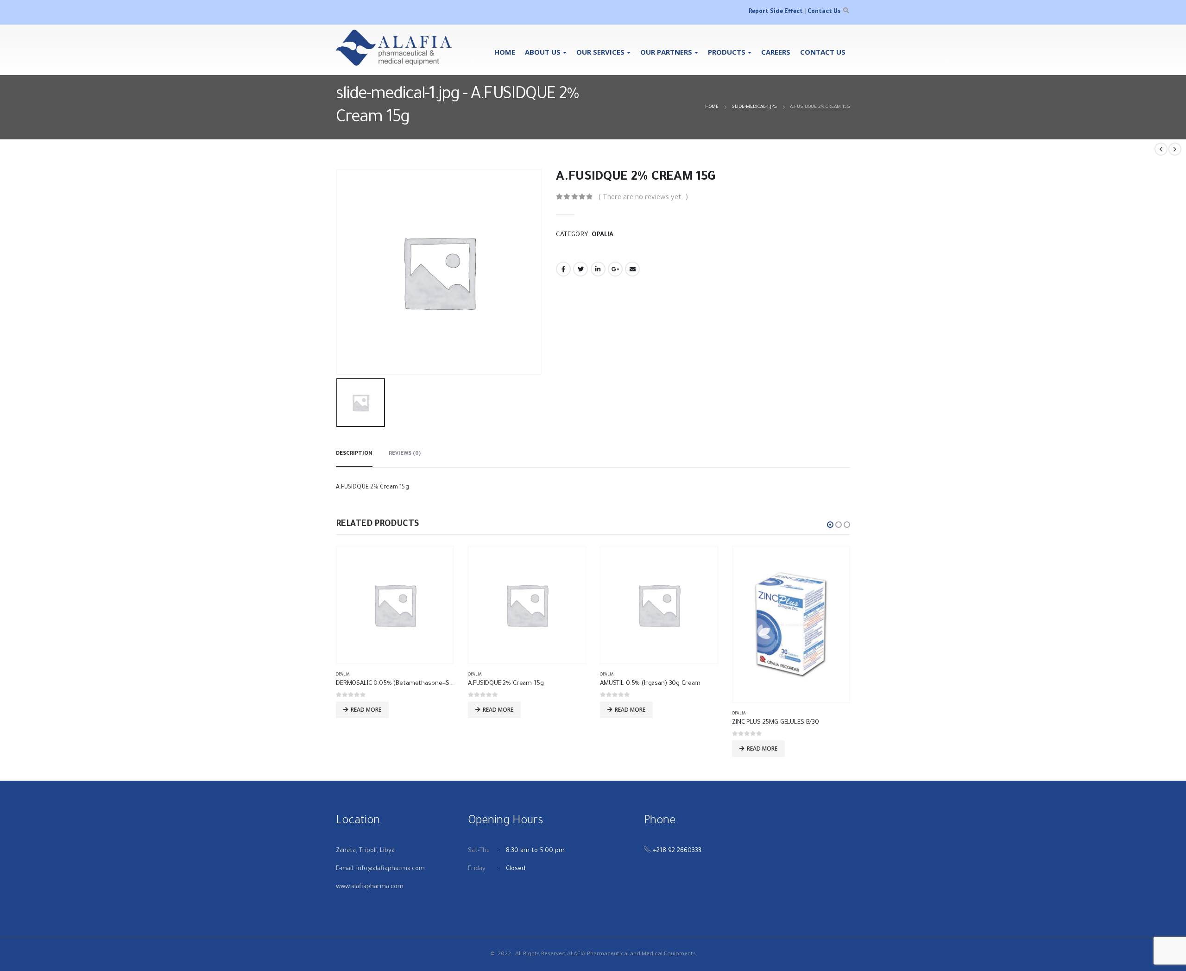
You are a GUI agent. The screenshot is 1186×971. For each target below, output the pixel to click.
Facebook (563, 269)
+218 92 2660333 (677, 850)
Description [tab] (354, 454)
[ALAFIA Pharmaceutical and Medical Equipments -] (394, 48)
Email (632, 269)
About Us (543, 51)
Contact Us (823, 12)
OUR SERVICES (600, 51)
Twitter (580, 269)
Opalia (602, 235)
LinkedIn (598, 269)
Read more (366, 710)
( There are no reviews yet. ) (643, 198)
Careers (775, 51)
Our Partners (666, 51)
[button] (830, 524)
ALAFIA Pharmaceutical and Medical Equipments (631, 954)
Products (726, 51)
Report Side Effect (776, 12)
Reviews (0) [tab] (405, 454)
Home (504, 51)
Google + (615, 269)
